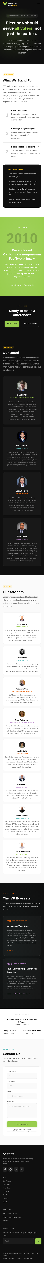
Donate (6, 1202)
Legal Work (6, 1184)
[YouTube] (22, 1169)
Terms (19, 1258)
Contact (5, 1198)
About (5, 1195)
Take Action (12, 324)
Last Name (11, 1081)
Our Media (6, 1191)
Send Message (22, 1124)
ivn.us (10, 950)
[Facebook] (5, 1169)
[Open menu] (39, 4)
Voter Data (6, 1188)
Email (9, 1091)
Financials (28, 1258)
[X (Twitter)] (16, 1169)
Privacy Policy (8, 1258)
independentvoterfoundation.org (19, 994)
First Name (11, 1071)
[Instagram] (10, 1169)
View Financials (30, 324)
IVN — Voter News (10, 1214)
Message (10, 1101)
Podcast (5, 1221)
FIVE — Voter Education (12, 1217)
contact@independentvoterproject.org (22, 1131)
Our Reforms (7, 1181)
